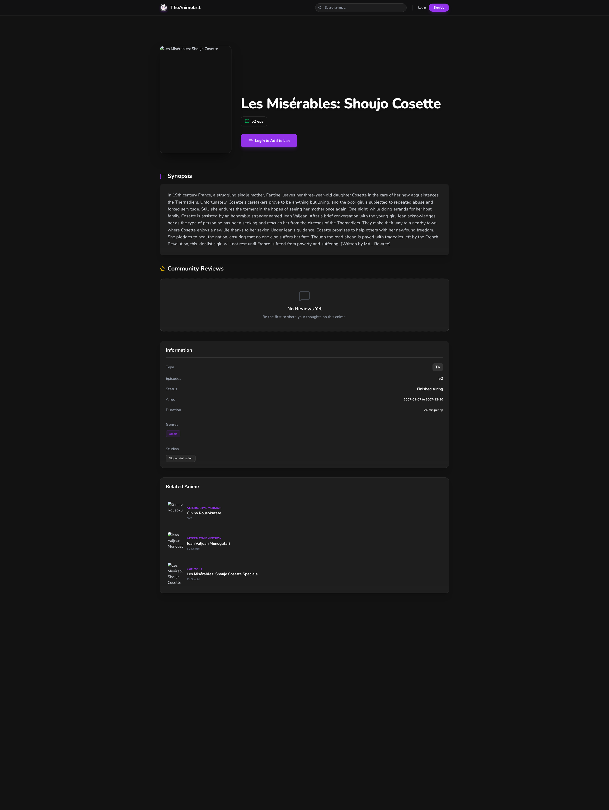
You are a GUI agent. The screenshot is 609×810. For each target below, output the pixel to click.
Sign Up (438, 7)
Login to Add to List (272, 140)
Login (422, 7)
